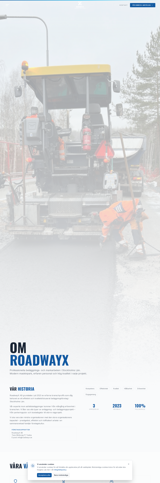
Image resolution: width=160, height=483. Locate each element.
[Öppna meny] (7, 5)
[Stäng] (129, 464)
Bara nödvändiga (61, 475)
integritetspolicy (60, 470)
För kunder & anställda (141, 5)
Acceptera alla (44, 475)
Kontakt (124, 5)
